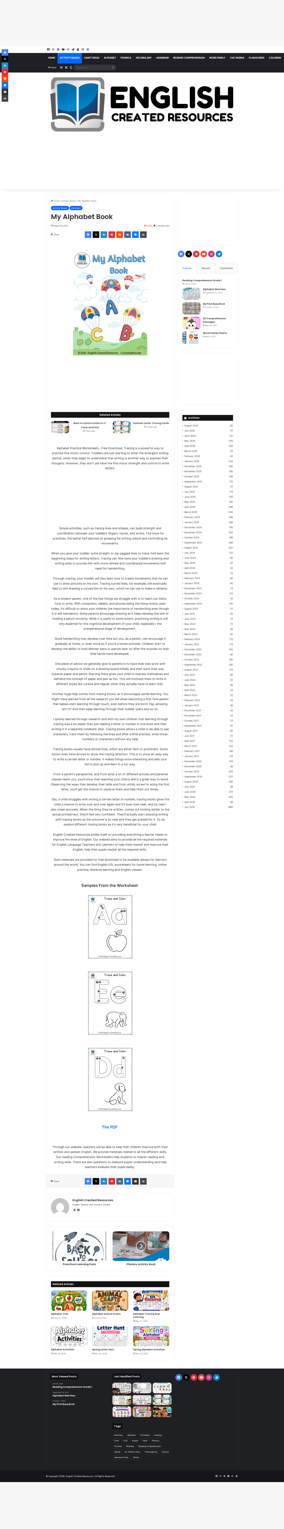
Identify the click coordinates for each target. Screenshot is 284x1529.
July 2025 (189, 491)
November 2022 (192, 654)
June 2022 (190, 680)
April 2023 (189, 629)
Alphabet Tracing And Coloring (146, 1315)
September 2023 (193, 603)
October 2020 (191, 771)
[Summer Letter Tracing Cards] (122, 427)
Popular (187, 268)
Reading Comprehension (189, 57)
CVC (125, 1440)
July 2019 (189, 807)
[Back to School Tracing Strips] (162, 1388)
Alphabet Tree (59, 1314)
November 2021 (192, 715)
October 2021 (191, 720)
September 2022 (193, 664)
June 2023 (190, 619)
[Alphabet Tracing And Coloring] (151, 1300)
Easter (135, 1440)
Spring (117, 1452)
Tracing (165, 1452)
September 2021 (193, 725)
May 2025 (189, 502)
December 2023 (193, 588)
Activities (118, 1435)
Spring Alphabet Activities (149, 1349)
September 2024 (193, 542)
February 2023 (192, 639)
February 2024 (192, 578)
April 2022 (189, 690)
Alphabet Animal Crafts (106, 1314)
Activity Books (70, 57)
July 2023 (189, 613)
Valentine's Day (121, 1457)
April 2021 (189, 741)
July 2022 (189, 675)
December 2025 (192, 466)
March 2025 (190, 512)
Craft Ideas (91, 57)
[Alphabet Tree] (69, 1300)
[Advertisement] (98, 23)
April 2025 (189, 507)
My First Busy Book (214, 304)
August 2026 (191, 425)
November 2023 (193, 593)
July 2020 (189, 786)
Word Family (217, 57)
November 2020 (193, 766)
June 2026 (190, 435)
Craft (116, 1440)
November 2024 (193, 532)
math (145, 1440)
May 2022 (189, 685)
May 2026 (189, 441)
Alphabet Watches (214, 289)
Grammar (162, 57)
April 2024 (189, 568)
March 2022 (190, 695)
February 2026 (192, 456)
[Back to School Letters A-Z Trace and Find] (60, 427)
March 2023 (190, 634)
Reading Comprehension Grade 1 (202, 280)
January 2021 (191, 756)
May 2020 (189, 797)
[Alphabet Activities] (69, 1336)
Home (51, 57)
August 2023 (191, 608)
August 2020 (191, 781)
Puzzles (118, 1446)
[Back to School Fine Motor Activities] (142, 1388)
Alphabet (110, 57)
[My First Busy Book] (191, 308)
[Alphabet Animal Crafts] (110, 1300)
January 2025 (191, 522)
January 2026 (191, 461)
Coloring (275, 57)
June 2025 (190, 497)
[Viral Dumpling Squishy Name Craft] (162, 1411)
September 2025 (193, 481)
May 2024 (189, 563)
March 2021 (190, 746)
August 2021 (191, 730)
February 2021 (192, 751)
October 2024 (191, 537)
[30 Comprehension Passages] (191, 323)
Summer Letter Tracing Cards (151, 423)
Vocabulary (144, 57)
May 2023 (189, 624)
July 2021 (189, 736)
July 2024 (189, 552)
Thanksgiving (151, 1452)
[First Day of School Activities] (142, 1400)
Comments (226, 268)
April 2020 (189, 802)
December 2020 (193, 761)
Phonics (126, 57)
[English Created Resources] (142, 105)
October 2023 (191, 598)
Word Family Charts (215, 333)
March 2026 (190, 451)
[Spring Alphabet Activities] (151, 1336)
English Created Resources (92, 1200)
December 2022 (192, 649)
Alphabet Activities (62, 1349)
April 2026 (189, 446)
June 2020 (190, 792)
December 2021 (192, 710)
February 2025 (192, 517)
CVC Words (237, 57)
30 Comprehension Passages (214, 320)
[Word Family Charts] (191, 337)
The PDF (110, 1127)
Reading (130, 1446)
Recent (206, 268)
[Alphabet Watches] (191, 294)
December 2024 (193, 527)
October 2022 (191, 659)
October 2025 (191, 476)
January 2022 (191, 705)
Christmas (144, 1435)
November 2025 (192, 471)
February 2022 (192, 700)
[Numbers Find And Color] (121, 1411)
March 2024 (190, 573)
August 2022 (191, 669)
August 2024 (191, 547)
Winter (136, 1457)
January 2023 (191, 644)
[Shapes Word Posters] (121, 1388)
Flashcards (256, 57)
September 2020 (193, 776)
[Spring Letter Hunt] (110, 1336)
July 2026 (189, 430)
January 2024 (191, 583)
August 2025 (191, 486)
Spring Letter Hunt (103, 1349)
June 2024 (190, 558)
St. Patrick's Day (132, 1452)
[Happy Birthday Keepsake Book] (142, 1411)
